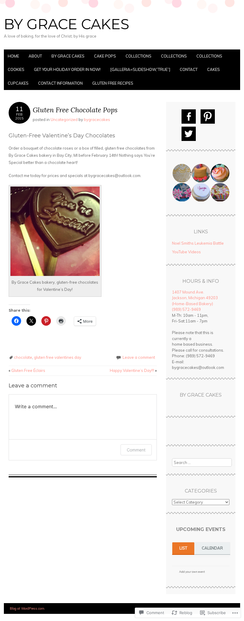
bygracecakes (97, 119)
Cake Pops (105, 56)
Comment (136, 449)
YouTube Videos (186, 251)
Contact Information (60, 83)
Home (13, 56)
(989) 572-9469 (186, 309)
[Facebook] (189, 116)
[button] (181, 173)
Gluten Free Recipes (112, 83)
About (35, 56)
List (183, 548)
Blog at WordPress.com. (27, 608)
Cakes (213, 69)
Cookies (16, 69)
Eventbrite (217, 573)
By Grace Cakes (66, 24)
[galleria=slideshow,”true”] (140, 69)
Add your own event (189, 571)
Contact (189, 69)
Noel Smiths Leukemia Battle (198, 243)
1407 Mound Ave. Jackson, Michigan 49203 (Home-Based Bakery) (195, 298)
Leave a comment (139, 357)
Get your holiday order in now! (67, 69)
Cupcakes (18, 83)
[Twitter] (189, 134)
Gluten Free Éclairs (27, 370)
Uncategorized (64, 119)
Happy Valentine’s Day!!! (133, 370)
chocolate (23, 357)
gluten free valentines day (57, 357)
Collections (138, 56)
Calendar (212, 548)
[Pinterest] (208, 116)
